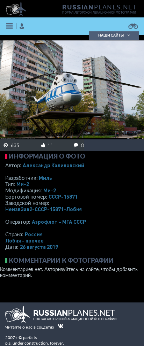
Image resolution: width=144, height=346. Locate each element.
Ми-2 (22, 184)
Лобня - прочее (24, 240)
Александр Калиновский (53, 165)
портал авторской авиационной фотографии (99, 12)
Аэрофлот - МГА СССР (59, 221)
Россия (34, 234)
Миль (45, 178)
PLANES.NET (99, 7)
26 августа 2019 (39, 247)
